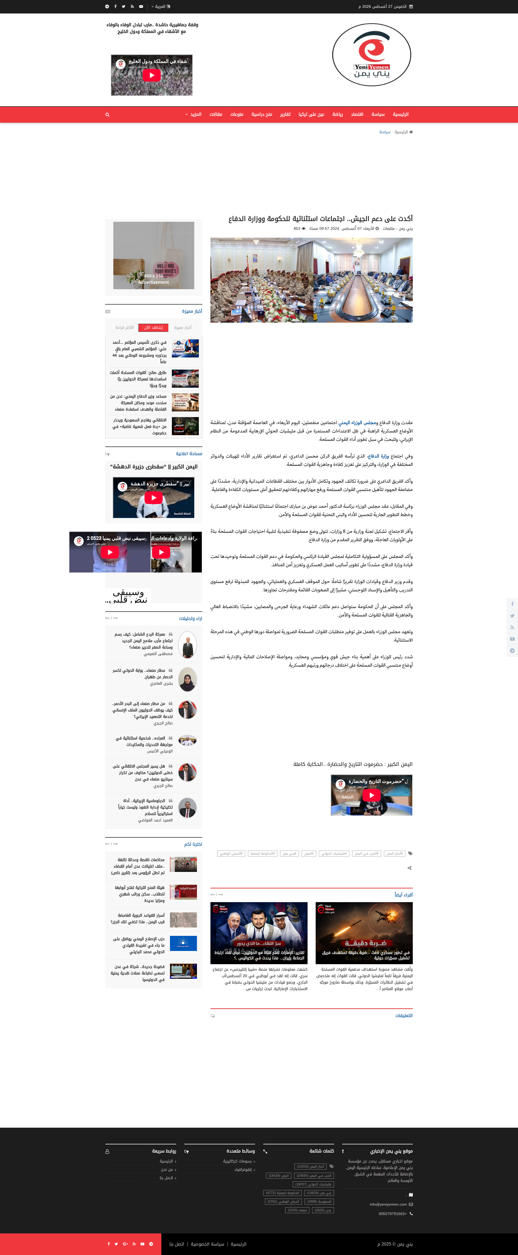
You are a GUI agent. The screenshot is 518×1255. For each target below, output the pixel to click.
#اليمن (308, 854)
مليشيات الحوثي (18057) (313, 1184)
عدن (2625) (323, 1210)
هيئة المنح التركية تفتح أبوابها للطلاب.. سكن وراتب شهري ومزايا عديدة (140, 894)
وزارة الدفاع (378, 456)
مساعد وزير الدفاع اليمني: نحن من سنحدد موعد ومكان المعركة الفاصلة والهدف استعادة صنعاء (138, 403)
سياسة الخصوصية (207, 1244)
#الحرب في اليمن (367, 854)
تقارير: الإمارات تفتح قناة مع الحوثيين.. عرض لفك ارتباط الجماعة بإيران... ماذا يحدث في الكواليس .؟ (259, 955)
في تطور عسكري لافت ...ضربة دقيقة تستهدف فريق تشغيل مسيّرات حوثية (366, 955)
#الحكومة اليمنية (263, 854)
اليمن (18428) (279, 1176)
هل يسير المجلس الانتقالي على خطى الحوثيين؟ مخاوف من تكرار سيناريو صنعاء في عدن (143, 773)
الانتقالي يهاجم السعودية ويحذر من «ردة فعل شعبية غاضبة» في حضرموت (139, 427)
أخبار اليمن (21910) (310, 1166)
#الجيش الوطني (231, 854)
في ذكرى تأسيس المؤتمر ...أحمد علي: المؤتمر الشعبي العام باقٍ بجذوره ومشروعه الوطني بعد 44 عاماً (139, 352)
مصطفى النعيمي (158, 654)
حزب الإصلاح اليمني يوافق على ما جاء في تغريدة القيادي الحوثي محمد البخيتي (139, 945)
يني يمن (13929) (319, 1193)
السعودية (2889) (319, 1202)
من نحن (167, 1170)
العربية (160, 7)
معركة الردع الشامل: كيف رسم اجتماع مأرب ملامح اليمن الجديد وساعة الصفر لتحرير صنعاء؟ (144, 641)
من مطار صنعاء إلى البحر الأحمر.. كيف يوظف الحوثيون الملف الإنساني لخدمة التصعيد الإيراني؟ (142, 710)
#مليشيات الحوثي (334, 854)
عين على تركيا (311, 114)
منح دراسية (261, 114)
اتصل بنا (166, 1178)
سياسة (378, 114)
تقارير (285, 114)
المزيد (195, 114)
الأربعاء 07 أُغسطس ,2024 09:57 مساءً (341, 229)
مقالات (216, 114)
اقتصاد (357, 114)
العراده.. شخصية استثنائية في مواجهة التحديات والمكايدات (144, 741)
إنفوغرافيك (243, 1170)
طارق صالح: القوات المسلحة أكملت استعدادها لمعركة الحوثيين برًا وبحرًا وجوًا (138, 379)
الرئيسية (401, 114)
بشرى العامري (161, 683)
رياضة (337, 114)
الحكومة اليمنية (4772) (282, 1193)
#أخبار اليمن (395, 854)
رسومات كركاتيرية (237, 1161)
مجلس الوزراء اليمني (357, 422)
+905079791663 (393, 1214)
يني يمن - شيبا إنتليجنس (283, 947)
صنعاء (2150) (297, 1210)
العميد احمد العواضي (155, 820)
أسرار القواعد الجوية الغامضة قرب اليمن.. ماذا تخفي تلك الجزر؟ (138, 919)
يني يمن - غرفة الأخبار (391, 947)
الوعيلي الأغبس (160, 751)
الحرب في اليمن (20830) (314, 1176)
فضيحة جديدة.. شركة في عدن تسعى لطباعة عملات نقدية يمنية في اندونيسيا (138, 973)
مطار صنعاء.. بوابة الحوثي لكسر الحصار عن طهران (143, 674)
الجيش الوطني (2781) (283, 1202)
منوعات (236, 114)
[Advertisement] (259, 173)
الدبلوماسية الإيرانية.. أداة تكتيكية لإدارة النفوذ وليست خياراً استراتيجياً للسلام (145, 807)
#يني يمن (289, 854)
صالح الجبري (163, 723)
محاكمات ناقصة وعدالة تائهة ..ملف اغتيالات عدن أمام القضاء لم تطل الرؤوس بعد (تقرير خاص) (138, 866)
